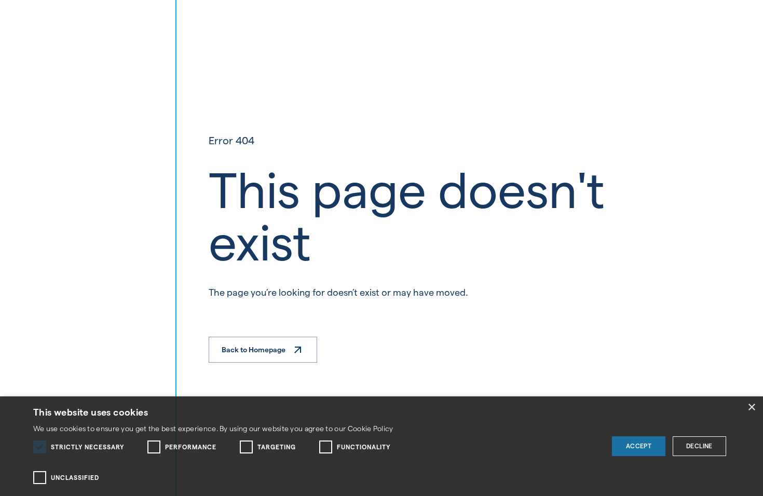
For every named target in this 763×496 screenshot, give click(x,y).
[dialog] (381, 446)
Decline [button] (699, 446)
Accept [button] (638, 446)
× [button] (751, 407)
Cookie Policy (370, 428)
